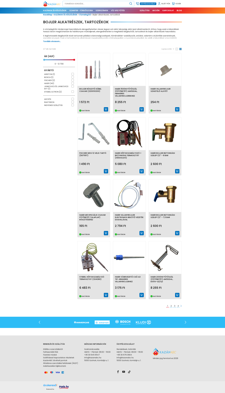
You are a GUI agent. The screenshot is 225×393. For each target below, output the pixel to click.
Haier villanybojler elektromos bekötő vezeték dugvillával (129, 217)
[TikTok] (129, 372)
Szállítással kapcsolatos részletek (58, 357)
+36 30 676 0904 (124, 354)
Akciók (156, 10)
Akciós (47, 99)
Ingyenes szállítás (53, 105)
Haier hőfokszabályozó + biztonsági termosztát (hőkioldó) (128, 155)
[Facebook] (118, 372)
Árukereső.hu (50, 389)
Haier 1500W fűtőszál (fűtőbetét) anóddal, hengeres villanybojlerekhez (126, 92)
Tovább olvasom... (52, 41)
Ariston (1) (49, 74)
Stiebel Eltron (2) (53, 92)
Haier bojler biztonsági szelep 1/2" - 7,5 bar (163, 216)
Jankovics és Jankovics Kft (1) (56, 87)
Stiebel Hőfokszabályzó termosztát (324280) (91, 278)
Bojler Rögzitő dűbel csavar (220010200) (90, 90)
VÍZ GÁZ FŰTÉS (118, 10)
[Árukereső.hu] (165, 362)
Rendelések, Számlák (126, 349)
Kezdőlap (47, 14)
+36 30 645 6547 (92, 354)
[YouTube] (123, 372)
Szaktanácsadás (91, 349)
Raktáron (49, 102)
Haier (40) (49, 83)
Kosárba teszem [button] (106, 109)
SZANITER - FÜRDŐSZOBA (81, 10)
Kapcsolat (168, 10)
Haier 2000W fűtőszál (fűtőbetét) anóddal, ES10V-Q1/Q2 (162, 279)
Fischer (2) (49, 80)
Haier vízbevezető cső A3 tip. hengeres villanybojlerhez (128, 279)
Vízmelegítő (85, 14)
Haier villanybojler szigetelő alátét (161, 90)
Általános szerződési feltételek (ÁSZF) (60, 363)
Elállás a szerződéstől (53, 349)
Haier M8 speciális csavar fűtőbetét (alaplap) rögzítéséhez (92, 217)
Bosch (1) (48, 77)
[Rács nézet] (180, 49)
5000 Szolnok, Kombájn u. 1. (96, 360)
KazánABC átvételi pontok (55, 360)
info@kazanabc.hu (92, 357)
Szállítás (145, 10)
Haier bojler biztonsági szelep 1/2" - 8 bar (163, 154)
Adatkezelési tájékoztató (54, 366)
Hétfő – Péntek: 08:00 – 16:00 (97, 352)
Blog (179, 10)
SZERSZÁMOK (102, 10)
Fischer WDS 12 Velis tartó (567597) (92, 154)
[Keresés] (131, 4)
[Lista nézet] (176, 49)
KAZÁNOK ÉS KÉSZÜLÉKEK (55, 10)
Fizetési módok (50, 354)
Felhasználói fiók (50, 352)
